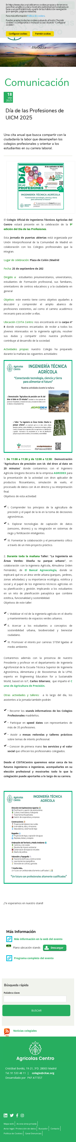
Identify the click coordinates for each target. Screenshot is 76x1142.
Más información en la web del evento (38, 939)
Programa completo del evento (34, 958)
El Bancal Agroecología (40, 570)
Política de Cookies (13, 1133)
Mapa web (9, 1123)
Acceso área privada (27, 1123)
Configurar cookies (18, 33)
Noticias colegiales (25, 1030)
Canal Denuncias (33, 1133)
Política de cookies (36, 15)
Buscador (43, 1128)
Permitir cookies (43, 33)
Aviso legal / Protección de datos (20, 1128)
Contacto (55, 1128)
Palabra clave (12, 992)
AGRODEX (60, 473)
